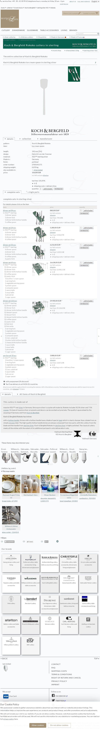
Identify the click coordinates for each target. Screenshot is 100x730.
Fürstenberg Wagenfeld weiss (69, 496)
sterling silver (29, 426)
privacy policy (59, 681)
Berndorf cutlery (30, 603)
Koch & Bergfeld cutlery (49, 583)
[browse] (2, 456)
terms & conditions (61, 674)
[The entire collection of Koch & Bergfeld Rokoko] (96, 62)
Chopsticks (42, 37)
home (3, 8)
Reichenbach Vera (30, 495)
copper (6, 410)
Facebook (60, 696)
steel (60, 420)
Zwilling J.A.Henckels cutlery (88, 625)
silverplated (38, 170)
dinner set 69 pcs (9, 262)
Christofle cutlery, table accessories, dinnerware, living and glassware (69, 564)
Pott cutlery (11, 603)
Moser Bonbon (49, 495)
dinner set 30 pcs (9, 245)
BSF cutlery (30, 645)
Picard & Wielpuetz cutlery (30, 624)
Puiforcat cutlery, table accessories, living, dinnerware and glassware (30, 564)
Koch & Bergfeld (30, 8)
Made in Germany (58, 37)
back (5, 659)
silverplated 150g (72, 50)
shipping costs (59, 671)
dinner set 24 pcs (9, 228)
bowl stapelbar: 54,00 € (69, 501)
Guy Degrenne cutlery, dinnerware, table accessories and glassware (50, 606)
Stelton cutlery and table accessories (11, 625)
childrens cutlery (26, 37)
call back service (83, 1)
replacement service (27, 40)
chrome (12, 423)
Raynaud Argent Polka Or (11, 496)
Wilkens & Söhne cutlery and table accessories (30, 584)
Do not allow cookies (59, 725)
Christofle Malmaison (88, 495)
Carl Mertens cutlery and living (69, 625)
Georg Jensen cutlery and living (11, 563)
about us (73, 1)
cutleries (9, 8)
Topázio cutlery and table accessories (11, 584)
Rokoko (52, 8)
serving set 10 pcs (9, 356)
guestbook (64, 4)
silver (21, 408)
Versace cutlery (50, 624)
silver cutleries (9, 37)
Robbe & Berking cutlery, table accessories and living (49, 563)
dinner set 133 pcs (10, 301)
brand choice (18, 8)
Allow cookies (38, 725)
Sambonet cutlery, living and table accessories (69, 604)
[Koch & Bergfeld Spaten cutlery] (98, 336)
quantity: (35, 189)
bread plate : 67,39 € (9, 501)
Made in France (77, 37)
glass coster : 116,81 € (10, 532)
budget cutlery (9, 40)
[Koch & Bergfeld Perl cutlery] (1, 336)
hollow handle (13, 420)
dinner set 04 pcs (9, 210)
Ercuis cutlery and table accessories (88, 563)
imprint (55, 685)
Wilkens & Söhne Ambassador (11, 527)
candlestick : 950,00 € (87, 498)
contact (55, 664)
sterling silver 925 (42, 8)
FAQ (53, 668)
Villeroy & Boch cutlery (11, 645)
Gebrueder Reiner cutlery (88, 583)
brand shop (56, 50)
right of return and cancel (66, 678)
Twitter (59, 701)
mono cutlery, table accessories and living (88, 604)
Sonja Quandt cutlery (69, 583)
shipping (45, 175)
